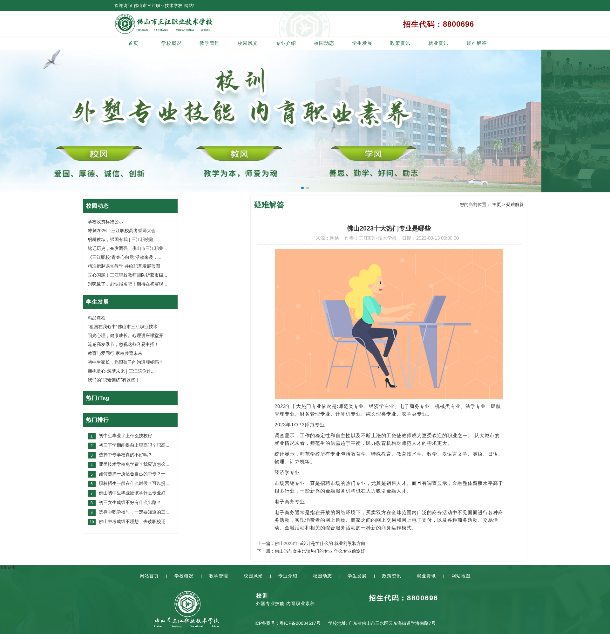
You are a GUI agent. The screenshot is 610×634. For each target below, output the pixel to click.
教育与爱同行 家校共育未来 (115, 353)
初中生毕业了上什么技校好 (125, 435)
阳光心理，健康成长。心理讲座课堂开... (127, 335)
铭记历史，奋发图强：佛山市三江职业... (127, 248)
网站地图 (461, 575)
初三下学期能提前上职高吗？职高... (134, 445)
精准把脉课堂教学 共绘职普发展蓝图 (124, 266)
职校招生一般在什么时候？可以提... (134, 483)
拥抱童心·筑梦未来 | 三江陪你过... (121, 371)
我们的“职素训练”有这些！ (114, 379)
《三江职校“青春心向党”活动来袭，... (124, 257)
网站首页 (149, 575)
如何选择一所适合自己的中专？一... (134, 473)
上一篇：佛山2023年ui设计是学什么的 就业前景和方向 (311, 543)
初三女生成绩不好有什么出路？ (130, 502)
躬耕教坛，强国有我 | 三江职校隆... (123, 239)
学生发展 (362, 43)
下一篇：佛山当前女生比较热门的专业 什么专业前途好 (311, 551)
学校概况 (171, 43)
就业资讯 (438, 43)
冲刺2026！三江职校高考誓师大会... (123, 230)
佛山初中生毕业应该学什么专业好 (132, 492)
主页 (496, 204)
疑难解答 (476, 43)
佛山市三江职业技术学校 (158, 5)
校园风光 (248, 43)
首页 (133, 43)
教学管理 (210, 43)
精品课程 (96, 317)
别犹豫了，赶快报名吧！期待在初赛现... (127, 283)
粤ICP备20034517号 (300, 623)
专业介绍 (286, 43)
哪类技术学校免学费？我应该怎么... (134, 464)
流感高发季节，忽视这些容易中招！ (123, 344)
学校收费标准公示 (105, 221)
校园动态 (324, 43)
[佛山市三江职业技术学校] (186, 24)
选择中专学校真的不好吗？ (125, 454)
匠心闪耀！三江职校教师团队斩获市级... (127, 275)
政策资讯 (400, 43)
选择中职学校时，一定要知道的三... (134, 511)
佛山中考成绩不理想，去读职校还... (134, 521)
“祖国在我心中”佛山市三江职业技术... (124, 326)
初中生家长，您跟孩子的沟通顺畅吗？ (125, 362)
